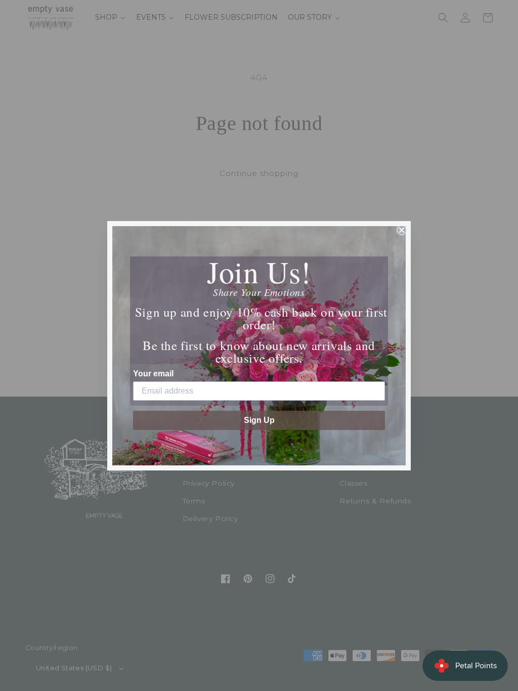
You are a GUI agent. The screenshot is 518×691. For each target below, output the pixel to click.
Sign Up (259, 420)
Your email (153, 373)
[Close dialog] (402, 230)
